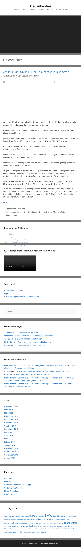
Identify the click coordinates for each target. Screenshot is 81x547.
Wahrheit (9, 532)
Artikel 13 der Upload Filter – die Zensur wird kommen (36, 71)
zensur (44, 532)
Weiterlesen (8, 202)
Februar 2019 (10, 442)
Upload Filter (51, 212)
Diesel (15, 523)
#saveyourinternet (10, 516)
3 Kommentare (12, 215)
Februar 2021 (9, 410)
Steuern (7, 529)
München (40, 526)
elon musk (30, 523)
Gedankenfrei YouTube (15, 209)
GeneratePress (53, 544)
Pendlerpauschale (50, 526)
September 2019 (11, 429)
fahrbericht (46, 523)
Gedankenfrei (40, 6)
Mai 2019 (8, 432)
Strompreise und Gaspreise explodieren (21, 332)
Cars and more (10, 478)
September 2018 (11, 455)
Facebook (39, 523)
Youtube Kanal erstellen (30, 532)
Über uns (8, 494)
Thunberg (31, 529)
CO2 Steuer (58, 519)
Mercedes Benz (30, 526)
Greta (5, 526)
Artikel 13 (21, 212)
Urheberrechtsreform (69, 529)
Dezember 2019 (11, 419)
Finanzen (8, 481)
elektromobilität (23, 523)
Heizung (19, 526)
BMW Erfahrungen (59, 516)
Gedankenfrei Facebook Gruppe (17, 485)
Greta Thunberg (12, 526)
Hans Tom (8, 375)
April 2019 (8, 435)
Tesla (12, 529)
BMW (48, 515)
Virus (5, 532)
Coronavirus (65, 519)
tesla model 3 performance (21, 529)
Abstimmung (11, 212)
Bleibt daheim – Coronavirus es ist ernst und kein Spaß (27, 342)
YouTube (61, 212)
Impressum (9, 293)
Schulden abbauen (67, 526)
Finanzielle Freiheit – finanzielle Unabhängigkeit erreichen (28, 336)
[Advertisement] (40, 30)
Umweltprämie (57, 529)
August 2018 (9, 458)
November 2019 (11, 423)
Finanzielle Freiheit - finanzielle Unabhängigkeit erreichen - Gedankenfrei (35, 365)
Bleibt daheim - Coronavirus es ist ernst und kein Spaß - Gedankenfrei (34, 378)
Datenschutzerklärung (13, 290)
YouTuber (39, 532)
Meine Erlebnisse (11, 491)
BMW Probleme (43, 519)
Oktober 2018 (10, 452)
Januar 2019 (9, 445)
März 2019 (8, 439)
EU (34, 523)
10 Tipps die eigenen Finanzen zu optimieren (23, 339)
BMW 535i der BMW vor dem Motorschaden (34, 375)
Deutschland (8, 523)
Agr (26, 516)
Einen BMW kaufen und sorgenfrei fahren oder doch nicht (47, 371)
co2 (52, 519)
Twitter (37, 529)
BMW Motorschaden (28, 519)
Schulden (59, 526)
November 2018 (11, 448)
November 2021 (11, 407)
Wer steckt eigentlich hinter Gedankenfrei (21, 297)
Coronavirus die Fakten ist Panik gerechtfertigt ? (24, 345)
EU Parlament (32, 212)
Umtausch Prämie (45, 529)
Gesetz (42, 212)
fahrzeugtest (52, 523)
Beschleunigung (40, 516)
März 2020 (8, 413)
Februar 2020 (10, 416)
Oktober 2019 (10, 426)
